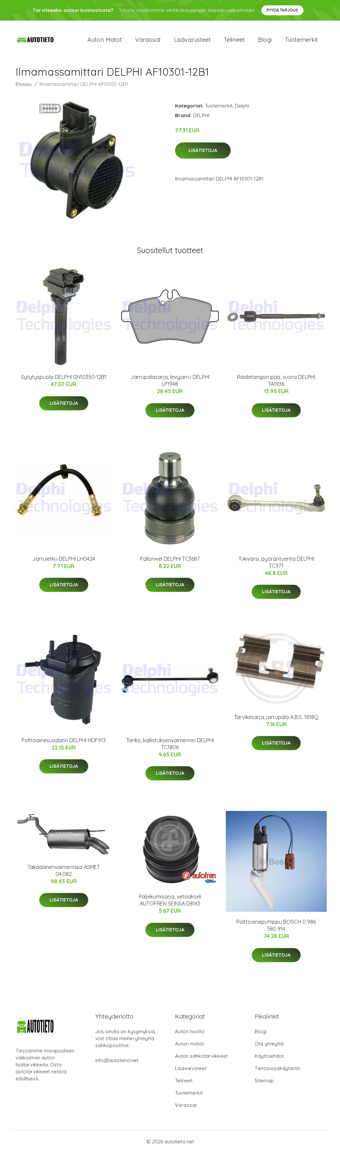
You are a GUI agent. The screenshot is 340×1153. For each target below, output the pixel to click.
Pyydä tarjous (282, 10)
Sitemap (264, 1080)
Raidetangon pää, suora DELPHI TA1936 (276, 380)
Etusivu (24, 84)
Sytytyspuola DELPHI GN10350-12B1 (64, 377)
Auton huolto (190, 1031)
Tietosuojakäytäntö (277, 1068)
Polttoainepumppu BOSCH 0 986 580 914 (276, 925)
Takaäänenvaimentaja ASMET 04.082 (64, 870)
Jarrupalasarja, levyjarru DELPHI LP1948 (170, 380)
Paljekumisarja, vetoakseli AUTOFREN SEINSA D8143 (170, 900)
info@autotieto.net (116, 1060)
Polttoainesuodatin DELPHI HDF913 (64, 740)
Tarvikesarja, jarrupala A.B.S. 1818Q (276, 717)
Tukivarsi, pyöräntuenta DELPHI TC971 (276, 562)
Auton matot (104, 39)
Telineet (234, 39)
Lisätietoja (203, 150)
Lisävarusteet (192, 39)
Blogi (265, 39)
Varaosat (148, 39)
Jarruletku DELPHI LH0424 (63, 558)
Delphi (242, 106)
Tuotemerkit (301, 39)
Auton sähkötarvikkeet (201, 1056)
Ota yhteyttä (269, 1044)
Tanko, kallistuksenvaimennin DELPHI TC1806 (170, 744)
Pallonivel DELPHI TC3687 (170, 558)
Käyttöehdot (269, 1056)
